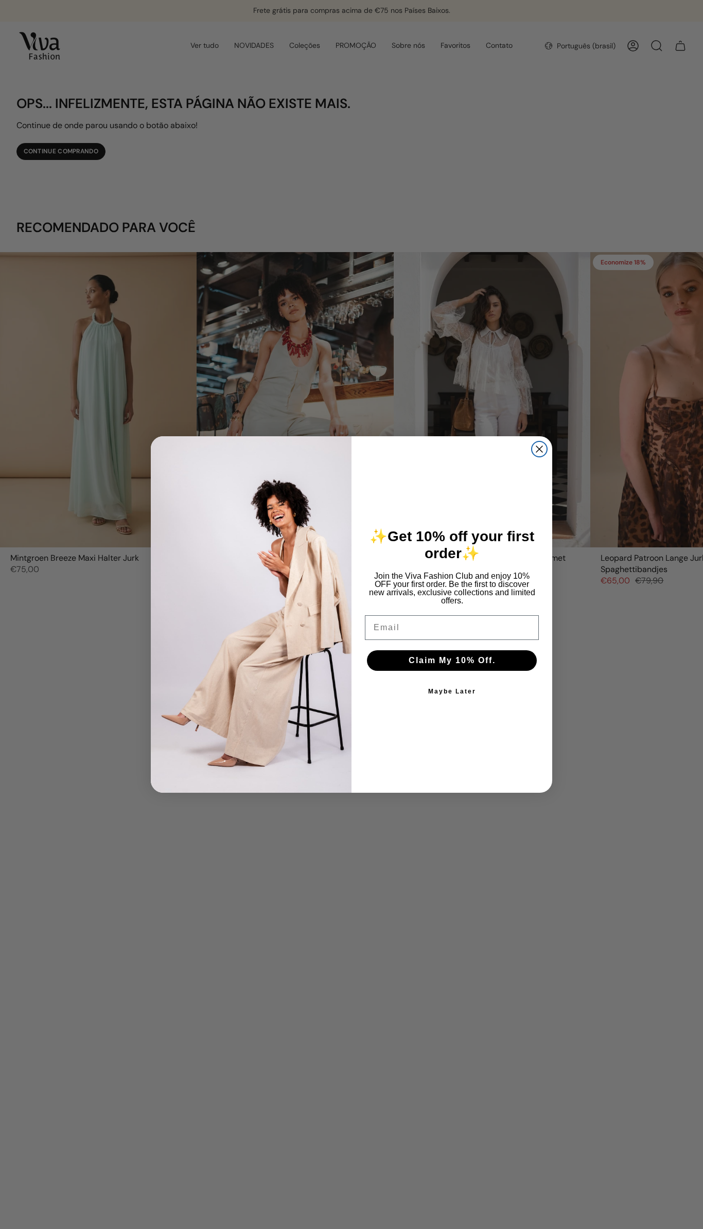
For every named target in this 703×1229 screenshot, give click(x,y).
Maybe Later (452, 691)
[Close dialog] (539, 449)
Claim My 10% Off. (452, 660)
